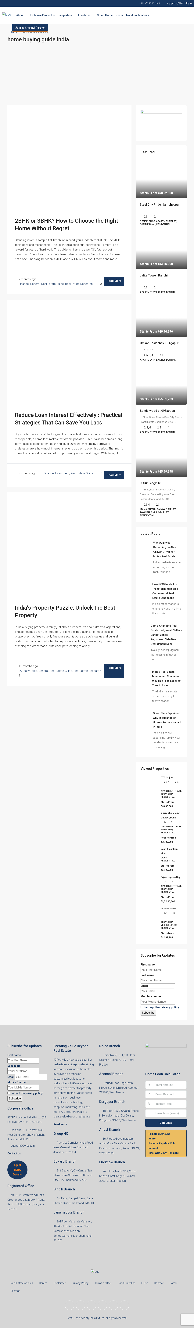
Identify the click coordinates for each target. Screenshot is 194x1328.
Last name (147, 975)
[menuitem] (6, 28)
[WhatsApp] (124, 1305)
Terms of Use (103, 1283)
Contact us (14, 1153)
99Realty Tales (28, 671)
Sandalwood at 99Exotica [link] (157, 411)
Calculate (166, 1122)
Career (43, 1283)
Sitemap (15, 1290)
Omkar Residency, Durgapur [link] (159, 343)
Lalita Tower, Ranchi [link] (154, 275)
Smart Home (105, 15)
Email (144, 985)
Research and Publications (132, 15)
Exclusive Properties (43, 15)
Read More (114, 281)
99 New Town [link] (168, 908)
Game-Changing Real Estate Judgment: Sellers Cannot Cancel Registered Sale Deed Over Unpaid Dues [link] (166, 634)
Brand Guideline (126, 1283)
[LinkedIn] (102, 1305)
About (19, 15)
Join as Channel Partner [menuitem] (30, 27)
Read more (60, 1124)
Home (14, 31)
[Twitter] (80, 1305)
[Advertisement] (97, 76)
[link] (161, 179)
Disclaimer (59, 1283)
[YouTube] (113, 1305)
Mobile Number (151, 996)
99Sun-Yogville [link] (150, 483)
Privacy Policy (80, 1283)
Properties (65, 15)
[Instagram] (91, 1305)
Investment (62, 473)
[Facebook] (69, 1305)
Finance (24, 284)
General (35, 284)
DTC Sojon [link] (167, 777)
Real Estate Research (79, 284)
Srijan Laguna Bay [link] (170, 877)
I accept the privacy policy (161, 1007)
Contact (158, 1283)
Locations (84, 15)
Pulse (144, 1283)
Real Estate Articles (21, 1283)
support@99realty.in (23, 1145)
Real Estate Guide (52, 284)
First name (148, 964)
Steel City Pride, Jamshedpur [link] (160, 204)
